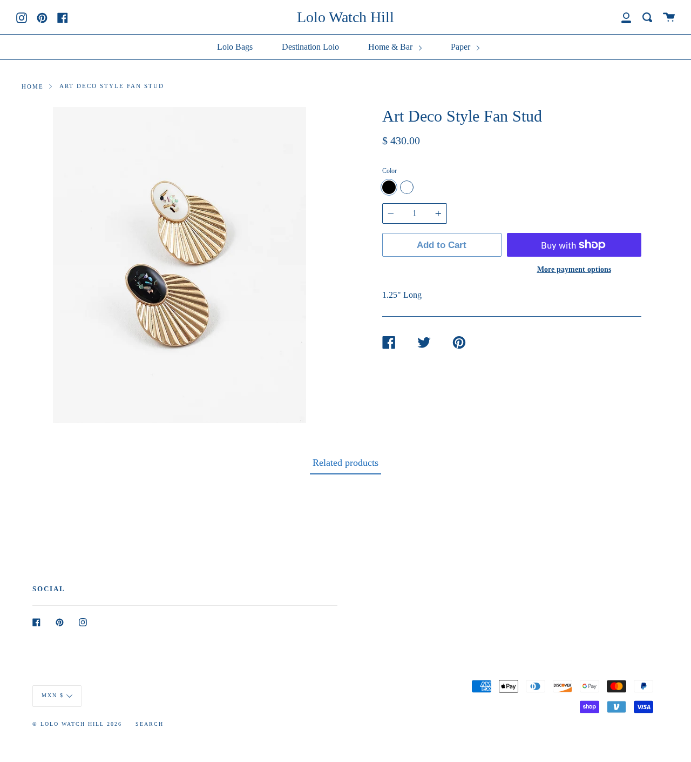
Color (389, 171)
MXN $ (53, 695)
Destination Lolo (310, 46)
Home (33, 86)
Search (150, 724)
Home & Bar (391, 46)
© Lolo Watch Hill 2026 (77, 724)
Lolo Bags (235, 46)
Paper (461, 46)
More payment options (574, 269)
